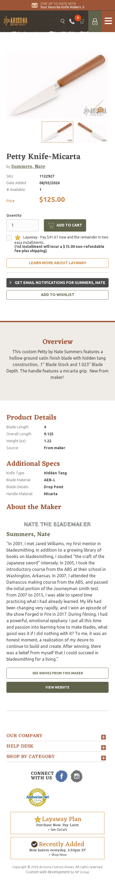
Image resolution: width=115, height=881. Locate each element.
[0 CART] (81, 21)
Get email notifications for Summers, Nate (59, 282)
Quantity (14, 215)
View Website (57, 687)
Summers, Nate (28, 166)
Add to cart (69, 225)
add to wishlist (57, 295)
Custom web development (48, 872)
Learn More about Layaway (57, 263)
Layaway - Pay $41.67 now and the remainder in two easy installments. (61, 244)
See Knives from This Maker (57, 673)
